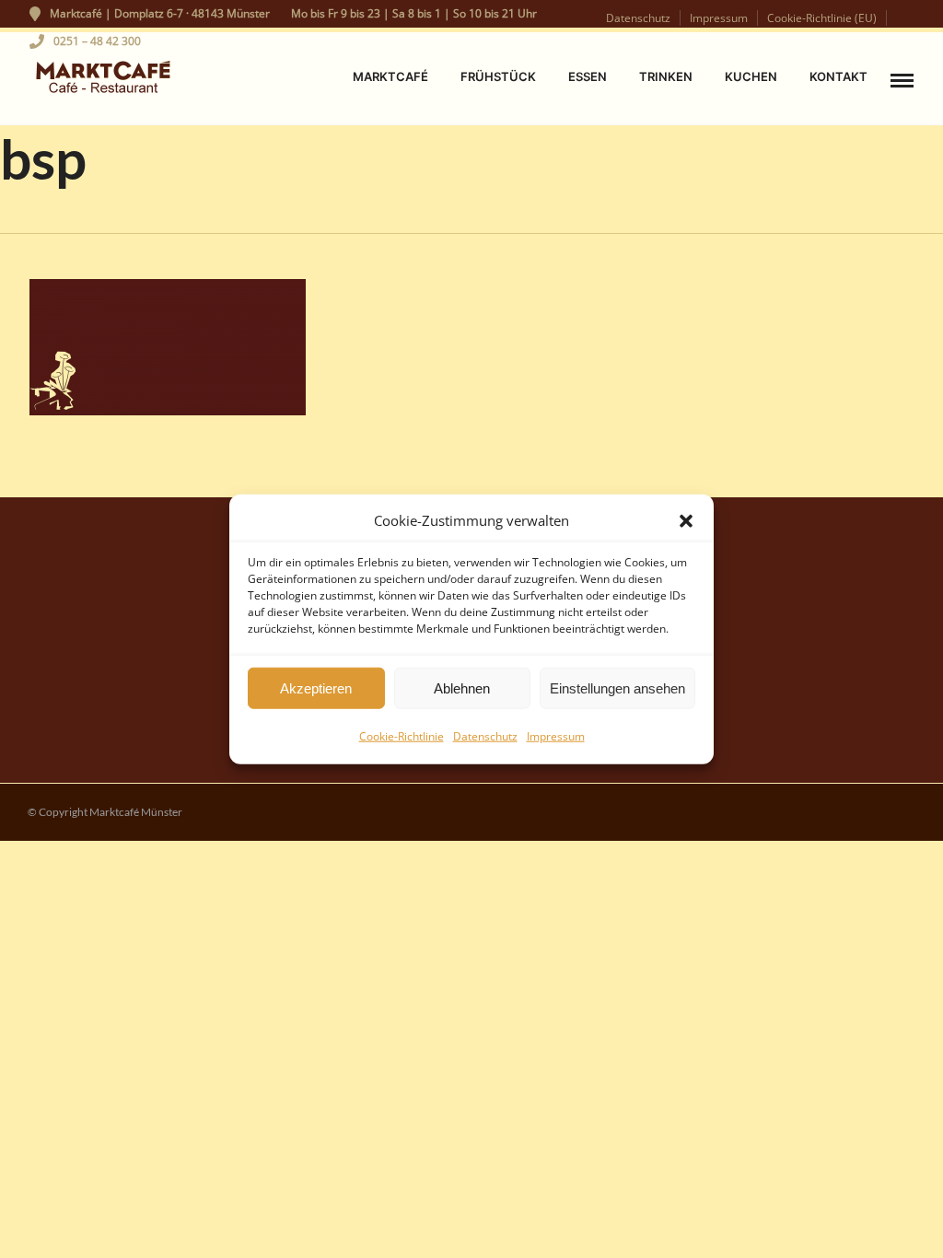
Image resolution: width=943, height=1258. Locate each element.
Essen (587, 76)
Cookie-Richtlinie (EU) (822, 18)
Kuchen (751, 76)
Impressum (556, 736)
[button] (686, 520)
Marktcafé (390, 76)
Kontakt (838, 76)
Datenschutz (485, 736)
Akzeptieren (316, 687)
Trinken (666, 76)
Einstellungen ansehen (617, 687)
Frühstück (498, 76)
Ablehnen (462, 687)
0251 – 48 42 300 (97, 41)
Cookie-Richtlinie (401, 736)
